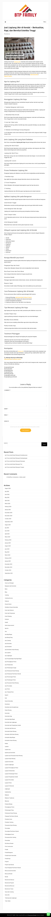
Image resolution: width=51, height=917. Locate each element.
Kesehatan (7, 704)
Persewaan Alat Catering (10, 837)
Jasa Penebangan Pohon (10, 680)
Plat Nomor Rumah (9, 843)
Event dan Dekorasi (9, 610)
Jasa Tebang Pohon (9, 692)
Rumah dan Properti (9, 882)
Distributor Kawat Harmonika (11, 607)
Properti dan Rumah (9, 864)
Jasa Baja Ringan (8, 634)
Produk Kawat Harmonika (10, 855)
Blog (6, 592)
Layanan (6, 746)
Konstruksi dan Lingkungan (11, 722)
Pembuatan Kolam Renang (11, 813)
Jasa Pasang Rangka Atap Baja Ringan (13, 658)
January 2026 (8, 509)
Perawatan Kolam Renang (11, 825)
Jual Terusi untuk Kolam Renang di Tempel (14, 467)
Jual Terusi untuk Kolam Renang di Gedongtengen (16, 458)
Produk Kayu (7, 858)
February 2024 (8, 558)
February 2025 (8, 540)
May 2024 (7, 552)
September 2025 (9, 521)
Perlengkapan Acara (9, 834)
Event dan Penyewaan (10, 613)
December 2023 (8, 564)
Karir (6, 698)
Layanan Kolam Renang (10, 758)
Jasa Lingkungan (8, 655)
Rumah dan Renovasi (9, 885)
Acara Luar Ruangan (9, 583)
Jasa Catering (8, 640)
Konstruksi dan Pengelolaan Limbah (13, 725)
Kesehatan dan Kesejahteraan (11, 707)
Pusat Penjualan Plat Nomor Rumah (13, 867)
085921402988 (34, 74)
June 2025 (7, 530)
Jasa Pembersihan (9, 664)
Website (6, 421)
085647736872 (8, 76)
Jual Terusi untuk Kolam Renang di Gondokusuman (16, 455)
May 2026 (7, 497)
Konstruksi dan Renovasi (10, 728)
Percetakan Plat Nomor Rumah (12, 831)
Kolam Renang (8, 710)
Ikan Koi (6, 628)
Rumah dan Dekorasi (9, 879)
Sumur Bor (7, 895)
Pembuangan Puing (9, 810)
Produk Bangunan (9, 852)
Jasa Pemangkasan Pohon (10, 661)
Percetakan (7, 828)
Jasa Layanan (8, 652)
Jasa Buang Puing (8, 637)
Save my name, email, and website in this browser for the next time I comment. (26, 426)
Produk (6, 849)
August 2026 (8, 488)
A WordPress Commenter (12, 477)
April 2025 (7, 533)
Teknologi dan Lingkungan (11, 898)
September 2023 (9, 573)
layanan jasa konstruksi (10, 752)
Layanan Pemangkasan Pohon (11, 767)
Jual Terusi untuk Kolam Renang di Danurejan (15, 461)
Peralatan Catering (9, 822)
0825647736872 (17, 359)
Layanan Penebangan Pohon (11, 773)
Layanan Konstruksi (9, 761)
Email (6, 415)
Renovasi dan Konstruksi (10, 870)
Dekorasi (7, 601)
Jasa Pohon (7, 689)
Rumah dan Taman (9, 888)
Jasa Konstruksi (8, 643)
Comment (7, 390)
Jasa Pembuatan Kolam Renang (12, 670)
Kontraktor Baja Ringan (10, 737)
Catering (7, 595)
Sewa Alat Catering (9, 892)
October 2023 (8, 570)
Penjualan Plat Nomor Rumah (11, 816)
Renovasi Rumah (8, 873)
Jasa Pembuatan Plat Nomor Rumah (13, 673)
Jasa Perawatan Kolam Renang (12, 683)
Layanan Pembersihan (10, 770)
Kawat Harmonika (9, 701)
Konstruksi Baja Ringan (10, 719)
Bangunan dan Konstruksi (10, 586)
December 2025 (8, 512)
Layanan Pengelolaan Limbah (11, 776)
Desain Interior (8, 604)
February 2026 (8, 506)
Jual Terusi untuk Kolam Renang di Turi (13, 464)
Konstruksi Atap (8, 716)
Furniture (7, 619)
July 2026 (7, 491)
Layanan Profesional (9, 786)
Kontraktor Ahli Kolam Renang (11, 734)
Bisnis (6, 589)
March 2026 (7, 503)
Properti (7, 861)
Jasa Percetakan (8, 686)
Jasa (6, 631)
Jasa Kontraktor (8, 646)
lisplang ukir (17, 61)
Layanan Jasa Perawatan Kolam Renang (13, 755)
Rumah (6, 876)
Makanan (7, 795)
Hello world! (22, 477)
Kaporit (6, 695)
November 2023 (8, 567)
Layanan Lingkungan (9, 764)
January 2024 (8, 561)
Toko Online (7, 901)
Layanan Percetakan (9, 779)
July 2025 (7, 527)
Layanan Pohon (8, 782)
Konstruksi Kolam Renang (10, 731)
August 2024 (8, 546)
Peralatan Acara (8, 819)
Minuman (7, 801)
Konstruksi (7, 713)
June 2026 (7, 494)
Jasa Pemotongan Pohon (10, 676)
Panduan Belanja (8, 804)
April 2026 (7, 500)
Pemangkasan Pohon (9, 807)
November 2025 (8, 515)
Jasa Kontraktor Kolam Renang (12, 649)
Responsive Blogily (32, 915)
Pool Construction (9, 846)
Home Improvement (9, 625)
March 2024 (7, 555)
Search (6, 443)
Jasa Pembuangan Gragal (10, 667)
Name (6, 408)
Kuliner (6, 743)
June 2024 (7, 549)
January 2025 (8, 543)
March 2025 (7, 536)
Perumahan (7, 840)
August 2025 (8, 524)
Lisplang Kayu (8, 792)
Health (6, 622)
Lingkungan (7, 789)
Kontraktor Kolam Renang (10, 740)
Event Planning (8, 616)
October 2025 (8, 518)
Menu (44, 21)
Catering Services (9, 598)
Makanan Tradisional (9, 798)
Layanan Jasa (8, 749)
